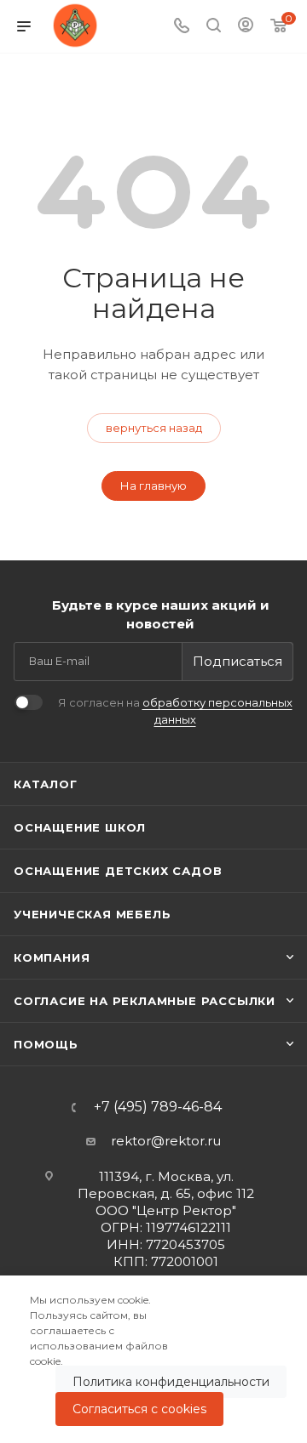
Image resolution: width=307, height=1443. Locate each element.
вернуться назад (154, 428)
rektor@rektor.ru (166, 1141)
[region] (153, 1359)
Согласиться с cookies (139, 1409)
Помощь (46, 1044)
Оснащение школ (80, 827)
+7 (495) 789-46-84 (158, 1107)
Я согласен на (175, 711)
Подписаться (237, 661)
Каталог (46, 784)
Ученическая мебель (92, 914)
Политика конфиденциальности (170, 1381)
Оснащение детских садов (118, 871)
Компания (52, 957)
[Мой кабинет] (245, 27)
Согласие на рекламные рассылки (144, 1001)
